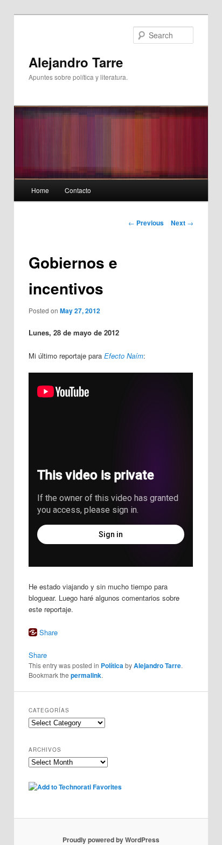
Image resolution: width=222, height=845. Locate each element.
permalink (86, 675)
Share (48, 632)
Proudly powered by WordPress (111, 839)
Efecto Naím (123, 356)
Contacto (78, 190)
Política (112, 665)
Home (40, 190)
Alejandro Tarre (76, 62)
